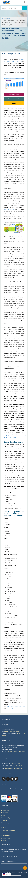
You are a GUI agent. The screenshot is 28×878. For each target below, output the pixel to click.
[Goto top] (25, 868)
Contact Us (5, 833)
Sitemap (4, 820)
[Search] (24, 8)
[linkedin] (12, 779)
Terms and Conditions (8, 830)
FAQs (3, 815)
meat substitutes (9, 209)
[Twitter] (4, 779)
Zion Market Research (15, 875)
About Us (5, 828)
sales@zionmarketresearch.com (16, 706)
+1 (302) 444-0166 (15, 763)
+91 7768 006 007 (12, 752)
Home (4, 18)
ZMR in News (6, 838)
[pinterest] (16, 779)
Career (4, 840)
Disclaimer (5, 812)
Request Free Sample (14, 94)
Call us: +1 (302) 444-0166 (11, 731)
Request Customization (14, 99)
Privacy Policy (6, 835)
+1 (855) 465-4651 (18, 766)
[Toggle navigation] (22, 2)
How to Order (6, 810)
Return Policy (6, 818)
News (8, 18)
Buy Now (14, 103)
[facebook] (8, 779)
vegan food (20, 214)
